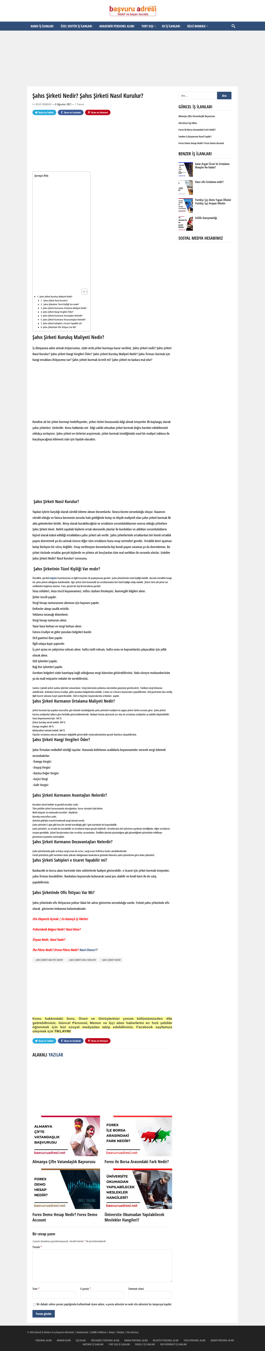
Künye (112, 1332)
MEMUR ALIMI (64, 1340)
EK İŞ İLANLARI (171, 26)
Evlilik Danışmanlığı (206, 218)
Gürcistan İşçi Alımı (187, 123)
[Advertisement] (132, 58)
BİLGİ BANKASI (196, 26)
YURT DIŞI (147, 26)
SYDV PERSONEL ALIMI (195, 1340)
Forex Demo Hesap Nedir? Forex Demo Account (64, 1217)
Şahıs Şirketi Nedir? (111, 959)
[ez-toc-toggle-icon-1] (83, 292)
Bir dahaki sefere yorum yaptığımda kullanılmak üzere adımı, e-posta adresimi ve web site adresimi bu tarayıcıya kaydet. (104, 1304)
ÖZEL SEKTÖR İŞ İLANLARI (76, 26)
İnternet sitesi (136, 1289)
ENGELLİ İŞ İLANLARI (145, 1344)
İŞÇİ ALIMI (81, 1340)
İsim (35, 1289)
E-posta (85, 1289)
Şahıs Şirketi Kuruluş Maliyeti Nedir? (55, 296)
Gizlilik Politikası (98, 1332)
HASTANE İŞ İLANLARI (93, 1344)
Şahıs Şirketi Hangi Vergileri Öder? (58, 311)
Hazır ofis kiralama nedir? (209, 182)
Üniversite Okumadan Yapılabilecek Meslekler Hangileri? (134, 1217)
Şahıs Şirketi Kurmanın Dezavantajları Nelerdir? (64, 319)
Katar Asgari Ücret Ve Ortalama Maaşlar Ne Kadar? (212, 165)
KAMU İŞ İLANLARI (42, 26)
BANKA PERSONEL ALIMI (136, 1340)
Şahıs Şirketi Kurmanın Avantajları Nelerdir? (63, 315)
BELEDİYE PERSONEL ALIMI (166, 1340)
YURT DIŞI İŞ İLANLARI (119, 1344)
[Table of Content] (84, 292)
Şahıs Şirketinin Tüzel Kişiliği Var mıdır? (61, 304)
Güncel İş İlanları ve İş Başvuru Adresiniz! (54, 1332)
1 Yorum (79, 104)
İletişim (120, 1332)
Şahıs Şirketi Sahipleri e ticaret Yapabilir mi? (62, 323)
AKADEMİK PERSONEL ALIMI (116, 26)
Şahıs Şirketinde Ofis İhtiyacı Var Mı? (59, 327)
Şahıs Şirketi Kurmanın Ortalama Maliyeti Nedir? (65, 308)
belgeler (53, 578)
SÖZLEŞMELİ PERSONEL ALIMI (105, 1340)
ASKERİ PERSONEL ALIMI (222, 1340)
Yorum (37, 1247)
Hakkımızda (82, 1332)
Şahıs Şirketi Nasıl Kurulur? (55, 300)
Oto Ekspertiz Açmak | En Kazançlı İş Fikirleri (60, 919)
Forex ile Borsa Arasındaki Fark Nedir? (137, 1161)
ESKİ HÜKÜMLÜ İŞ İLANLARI (173, 1344)
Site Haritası (132, 1332)
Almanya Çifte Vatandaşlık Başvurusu (63, 1161)
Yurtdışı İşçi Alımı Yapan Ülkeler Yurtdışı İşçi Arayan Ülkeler (213, 201)
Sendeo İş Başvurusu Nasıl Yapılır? (194, 136)
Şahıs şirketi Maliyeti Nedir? (49, 959)
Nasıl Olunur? (87, 950)
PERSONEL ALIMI (44, 1340)
